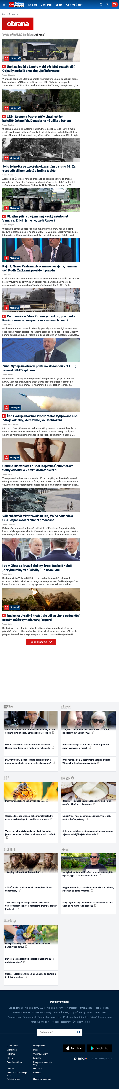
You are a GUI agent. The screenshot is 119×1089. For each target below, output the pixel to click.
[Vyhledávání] (101, 4)
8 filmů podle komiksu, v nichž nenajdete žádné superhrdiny (28, 889)
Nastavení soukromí (42, 1079)
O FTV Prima (12, 1045)
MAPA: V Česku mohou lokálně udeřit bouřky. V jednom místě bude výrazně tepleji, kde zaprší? (28, 761)
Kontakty (37, 1058)
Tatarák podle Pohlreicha (36, 1017)
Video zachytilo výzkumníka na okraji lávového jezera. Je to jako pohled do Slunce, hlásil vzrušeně (30, 833)
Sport (59, 5)
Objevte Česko (74, 5)
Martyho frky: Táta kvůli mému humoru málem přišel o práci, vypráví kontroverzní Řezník (88, 874)
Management (39, 1045)
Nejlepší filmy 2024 (35, 1007)
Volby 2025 (100, 1012)
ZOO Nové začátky (41, 1012)
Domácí (32, 5)
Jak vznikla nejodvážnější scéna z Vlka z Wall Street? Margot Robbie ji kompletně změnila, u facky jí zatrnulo (31, 905)
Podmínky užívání (14, 1062)
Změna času (86, 1007)
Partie (98, 1007)
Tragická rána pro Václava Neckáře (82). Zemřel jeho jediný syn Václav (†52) (85, 731)
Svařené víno (14, 1017)
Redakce (37, 1072)
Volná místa (12, 1050)
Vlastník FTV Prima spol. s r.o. (17, 1073)
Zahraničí (46, 5)
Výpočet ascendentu (101, 1017)
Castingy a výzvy (40, 1054)
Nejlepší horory (55, 1007)
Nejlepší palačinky (61, 1021)
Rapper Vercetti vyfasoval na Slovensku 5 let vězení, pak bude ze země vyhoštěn (88, 889)
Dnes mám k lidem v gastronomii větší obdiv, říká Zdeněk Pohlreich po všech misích (86, 761)
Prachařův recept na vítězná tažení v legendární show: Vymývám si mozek (85, 746)
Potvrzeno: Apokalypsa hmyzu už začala (25, 801)
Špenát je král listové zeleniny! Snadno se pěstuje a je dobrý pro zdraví (30, 975)
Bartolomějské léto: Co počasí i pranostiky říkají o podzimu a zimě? (29, 960)
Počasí (106, 1007)
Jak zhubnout (16, 1007)
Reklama (11, 1054)
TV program (71, 1007)
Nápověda (37, 1068)
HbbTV (10, 1058)
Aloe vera (56, 1017)
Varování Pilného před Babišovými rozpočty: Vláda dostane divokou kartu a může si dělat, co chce (30, 731)
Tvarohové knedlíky (39, 1021)
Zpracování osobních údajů (42, 1063)
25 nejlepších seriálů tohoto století (22, 872)
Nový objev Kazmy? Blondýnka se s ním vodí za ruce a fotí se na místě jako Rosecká (87, 904)
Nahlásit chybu (13, 1079)
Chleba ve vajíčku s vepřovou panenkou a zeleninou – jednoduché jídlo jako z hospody (87, 833)
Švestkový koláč (81, 1021)
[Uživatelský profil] (107, 5)
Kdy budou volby (21, 1012)
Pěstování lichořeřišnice (75, 1017)
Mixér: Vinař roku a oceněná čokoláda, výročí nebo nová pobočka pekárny (87, 817)
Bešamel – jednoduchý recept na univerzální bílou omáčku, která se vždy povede (87, 802)
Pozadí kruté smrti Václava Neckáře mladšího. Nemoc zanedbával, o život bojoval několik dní (28, 746)
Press (35, 1050)
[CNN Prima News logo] (16, 4)
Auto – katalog (61, 1012)
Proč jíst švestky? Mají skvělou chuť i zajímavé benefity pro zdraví (28, 945)
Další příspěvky (39, 642)
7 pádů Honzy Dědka (81, 1012)
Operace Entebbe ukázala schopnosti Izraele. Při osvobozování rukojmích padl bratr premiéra (29, 817)
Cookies (10, 1068)
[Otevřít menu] (4, 4)
